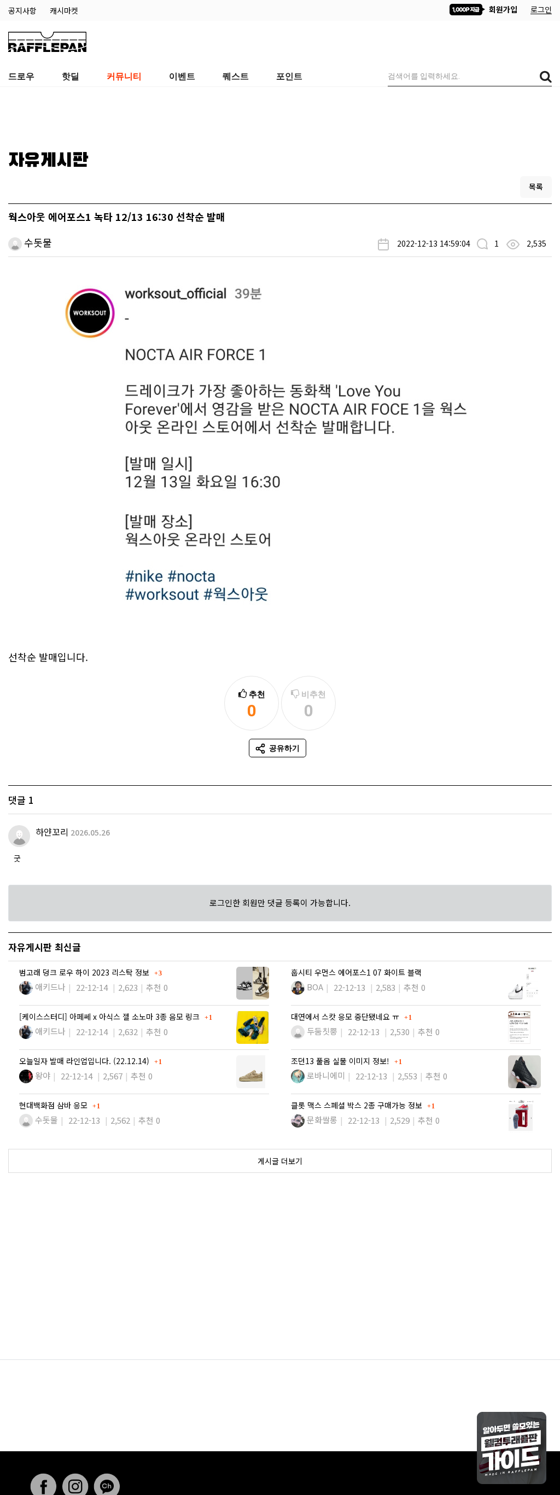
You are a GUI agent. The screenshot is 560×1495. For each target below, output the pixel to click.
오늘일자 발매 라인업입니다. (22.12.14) (85, 1060)
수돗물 (38, 242)
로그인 (541, 9)
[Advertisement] (280, 114)
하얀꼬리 (52, 831)
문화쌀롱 (322, 1119)
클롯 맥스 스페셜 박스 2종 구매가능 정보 (357, 1105)
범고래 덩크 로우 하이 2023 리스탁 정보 (85, 972)
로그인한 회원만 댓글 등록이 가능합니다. (280, 902)
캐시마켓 (64, 10)
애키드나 (50, 986)
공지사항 (23, 10)
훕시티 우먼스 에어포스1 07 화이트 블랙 (356, 972)
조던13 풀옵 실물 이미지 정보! (341, 1060)
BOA (315, 986)
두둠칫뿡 (322, 1031)
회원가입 (502, 9)
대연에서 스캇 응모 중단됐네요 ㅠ (346, 1016)
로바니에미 (326, 1075)
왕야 (42, 1075)
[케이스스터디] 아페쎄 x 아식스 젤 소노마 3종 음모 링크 (110, 1016)
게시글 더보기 (280, 1160)
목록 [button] (536, 186)
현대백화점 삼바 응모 (54, 1105)
